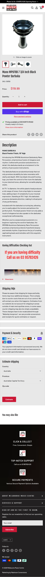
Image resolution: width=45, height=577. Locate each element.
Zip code (5, 386)
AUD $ (5, 540)
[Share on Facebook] (28, 134)
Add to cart (22, 105)
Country (5, 366)
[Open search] (32, 8)
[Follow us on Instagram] (12, 550)
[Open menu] (3, 8)
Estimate (9, 399)
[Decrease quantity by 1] (13, 96)
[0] (41, 7)
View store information (14, 127)
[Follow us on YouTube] (16, 550)
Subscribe (9, 529)
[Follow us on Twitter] (7, 550)
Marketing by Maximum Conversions (14, 572)
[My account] (36, 8)
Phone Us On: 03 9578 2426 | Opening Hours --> (22, 2)
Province (5, 376)
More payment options (22, 116)
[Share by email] (41, 134)
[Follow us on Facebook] (3, 550)
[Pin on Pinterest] (32, 134)
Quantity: (5, 96)
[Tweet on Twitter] (37, 134)
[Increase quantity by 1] (24, 96)
